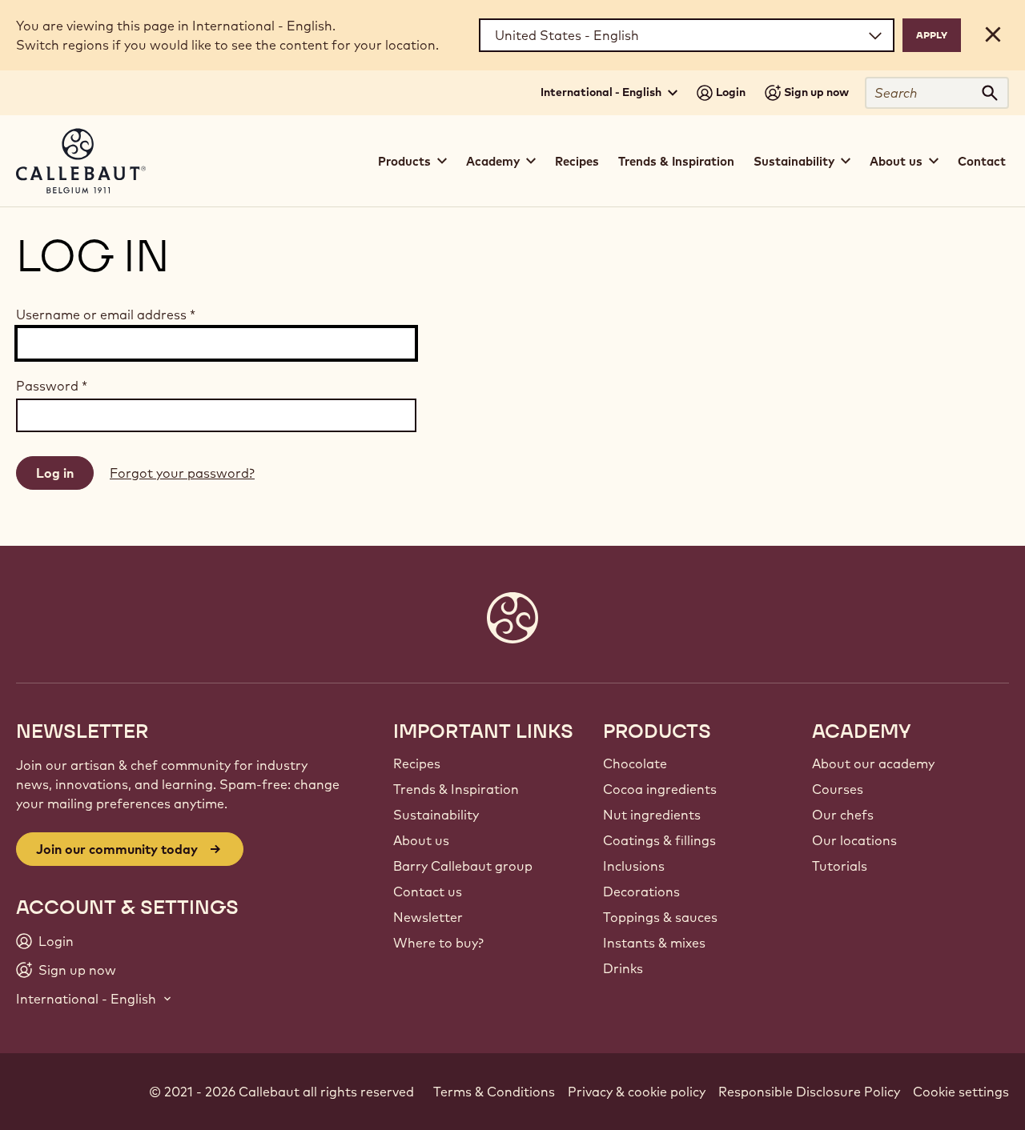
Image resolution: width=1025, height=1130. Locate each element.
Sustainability (436, 815)
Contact (982, 161)
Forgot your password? (182, 473)
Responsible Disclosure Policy (809, 1092)
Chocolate (635, 763)
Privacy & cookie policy (636, 1092)
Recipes (577, 161)
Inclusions (634, 866)
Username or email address (105, 315)
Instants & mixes (654, 943)
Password (51, 386)
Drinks (623, 968)
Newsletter (428, 917)
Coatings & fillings (659, 840)
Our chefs (843, 815)
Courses (837, 789)
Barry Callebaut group (463, 866)
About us (421, 840)
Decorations (641, 892)
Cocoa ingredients (660, 789)
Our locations (854, 840)
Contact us (427, 892)
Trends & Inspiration (676, 161)
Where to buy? (438, 943)
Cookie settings (961, 1092)
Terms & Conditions (494, 1092)
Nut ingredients (652, 815)
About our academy (873, 763)
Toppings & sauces (660, 917)
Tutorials (839, 866)
